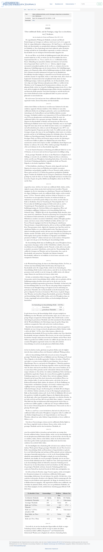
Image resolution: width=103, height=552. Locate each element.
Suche (99, 4)
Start (51, 4)
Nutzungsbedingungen (20, 545)
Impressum (55, 548)
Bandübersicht (59, 4)
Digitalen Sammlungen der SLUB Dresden (54, 544)
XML (33, 20)
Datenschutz (48, 548)
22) (37, 237)
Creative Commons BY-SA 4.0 (54, 542)
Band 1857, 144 (32, 9)
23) (50, 530)
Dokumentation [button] (70, 4)
